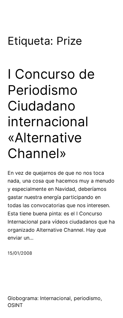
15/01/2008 (20, 253)
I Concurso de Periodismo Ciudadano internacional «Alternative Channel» (51, 113)
